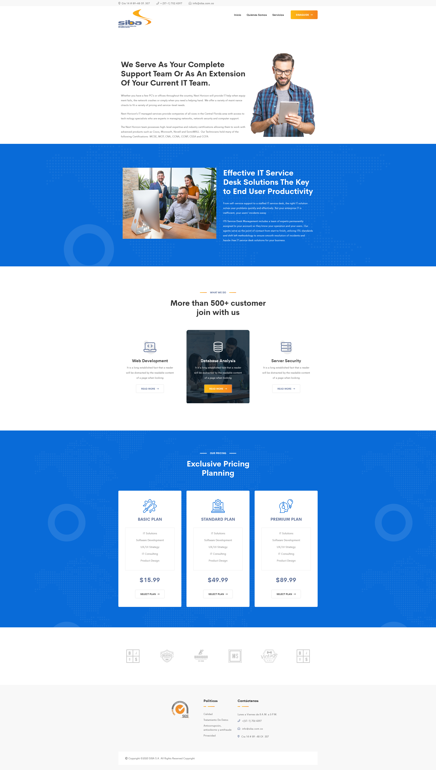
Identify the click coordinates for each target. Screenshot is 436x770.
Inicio (237, 15)
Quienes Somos (257, 15)
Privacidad (210, 735)
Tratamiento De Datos (216, 719)
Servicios (278, 15)
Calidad (208, 714)
